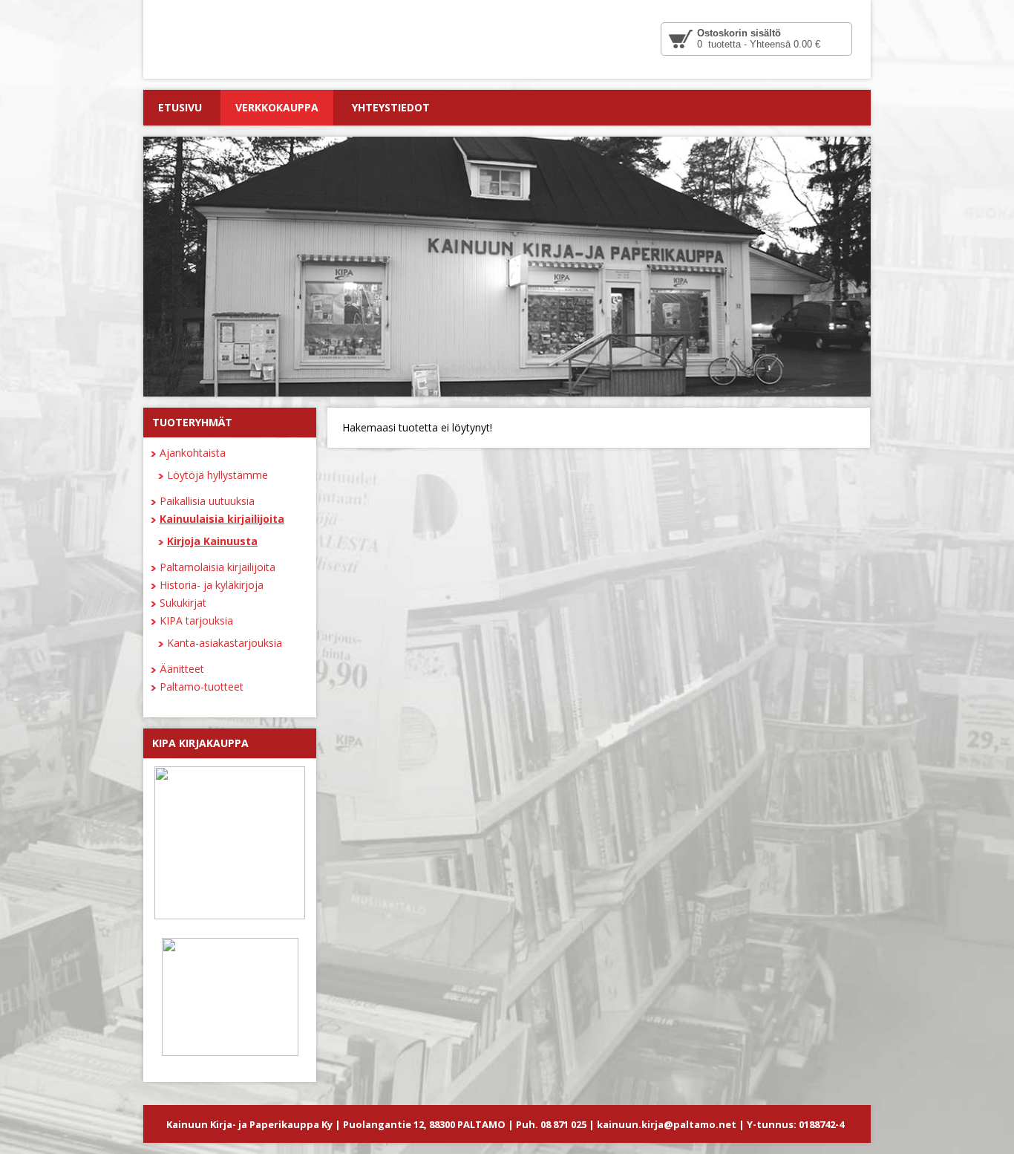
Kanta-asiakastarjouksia (224, 643)
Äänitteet (182, 669)
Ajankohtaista (193, 453)
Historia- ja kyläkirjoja (212, 585)
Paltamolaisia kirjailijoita (217, 567)
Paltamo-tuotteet (201, 686)
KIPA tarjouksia (196, 620)
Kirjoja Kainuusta (212, 541)
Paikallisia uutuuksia (207, 501)
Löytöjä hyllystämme (217, 475)
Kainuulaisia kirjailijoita (222, 519)
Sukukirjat (183, 603)
